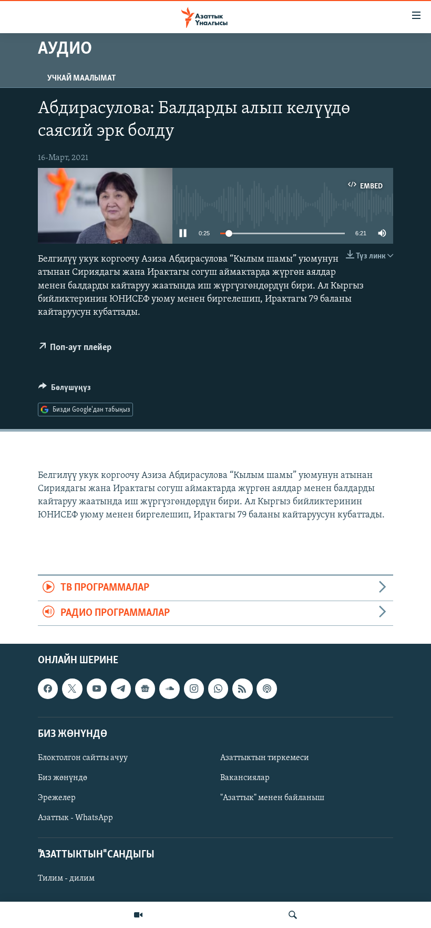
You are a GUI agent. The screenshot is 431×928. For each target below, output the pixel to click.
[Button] (64, 390)
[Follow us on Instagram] (194, 689)
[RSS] (242, 689)
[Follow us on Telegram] (121, 689)
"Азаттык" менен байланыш (272, 798)
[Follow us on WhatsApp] (218, 689)
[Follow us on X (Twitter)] (72, 689)
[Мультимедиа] (138, 915)
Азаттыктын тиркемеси (264, 758)
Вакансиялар (245, 778)
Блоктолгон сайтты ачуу (83, 758)
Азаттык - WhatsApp (75, 818)
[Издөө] (293, 915)
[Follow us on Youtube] (97, 689)
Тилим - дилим (66, 879)
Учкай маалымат (81, 78)
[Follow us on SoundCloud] (169, 689)
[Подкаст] (266, 689)
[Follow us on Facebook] (48, 689)
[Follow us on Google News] (145, 689)
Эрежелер (57, 798)
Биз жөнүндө (62, 778)
